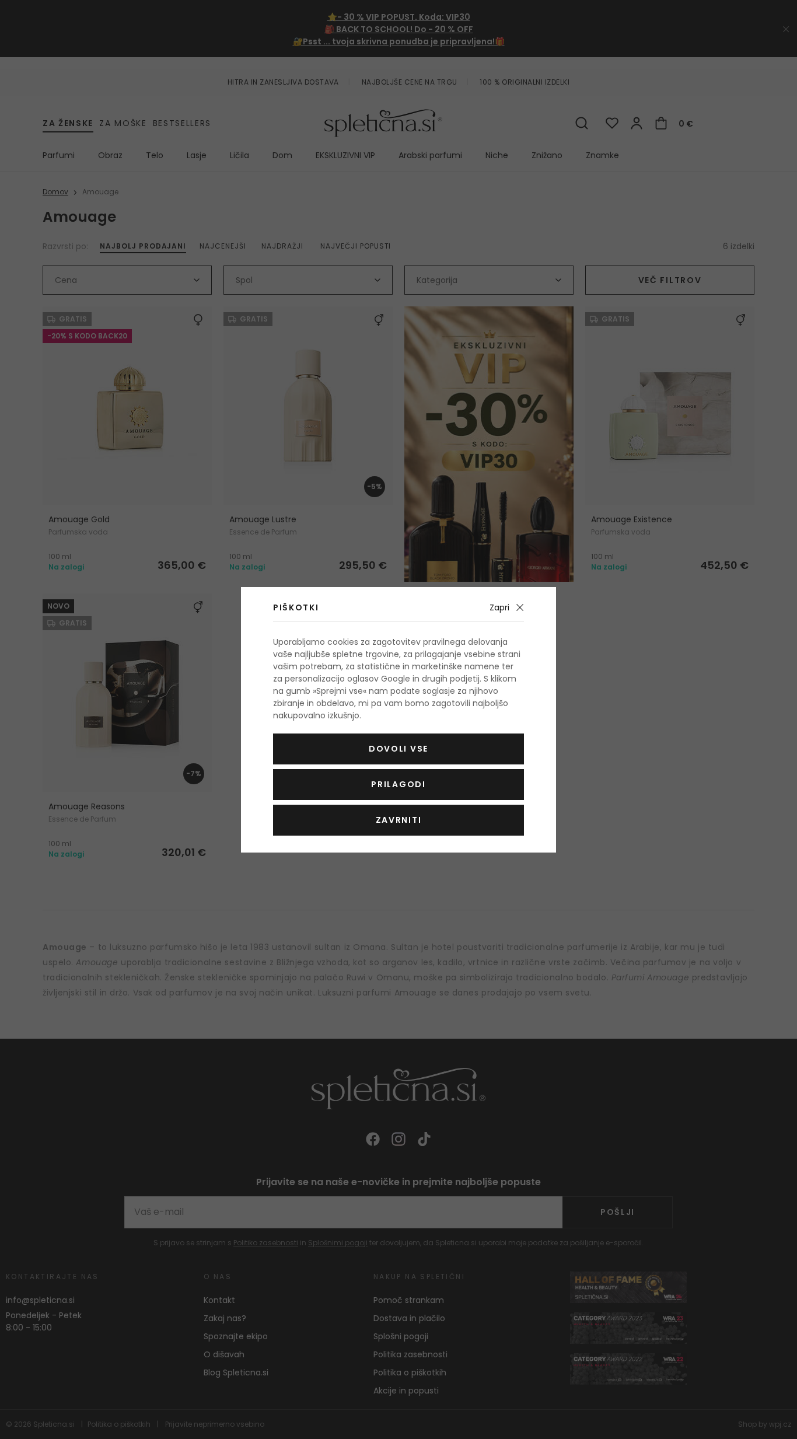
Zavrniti (398, 820)
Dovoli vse (398, 749)
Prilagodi (398, 784)
